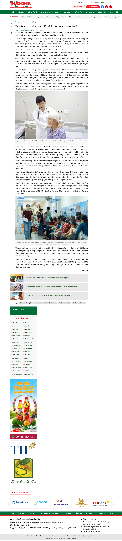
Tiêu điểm (21, 12)
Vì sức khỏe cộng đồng (29, 22)
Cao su (15, 326)
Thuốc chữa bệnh (18, 374)
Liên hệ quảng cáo (93, 6)
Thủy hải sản (28, 348)
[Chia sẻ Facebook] (11, 36)
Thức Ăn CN (16, 348)
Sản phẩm (78, 12)
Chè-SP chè (16, 335)
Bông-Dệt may (29, 368)
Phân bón (16, 339)
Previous (9, 502)
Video (111, 12)
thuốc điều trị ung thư (26, 303)
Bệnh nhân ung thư (64, 303)
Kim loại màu (17, 368)
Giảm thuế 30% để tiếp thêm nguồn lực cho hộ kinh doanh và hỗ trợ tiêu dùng (43, 17)
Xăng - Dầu (16, 355)
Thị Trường (90, 12)
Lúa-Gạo (15, 323)
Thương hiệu (66, 12)
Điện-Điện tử (28, 355)
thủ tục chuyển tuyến (79, 303)
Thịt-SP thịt (28, 345)
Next (113, 502)
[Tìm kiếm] (110, 6)
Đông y (27, 358)
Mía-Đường (28, 329)
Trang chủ (18, 22)
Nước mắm (16, 351)
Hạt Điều (27, 326)
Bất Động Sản (29, 374)
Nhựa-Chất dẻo (17, 371)
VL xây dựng (28, 361)
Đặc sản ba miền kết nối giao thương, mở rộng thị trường (85, 17)
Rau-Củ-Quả (28, 332)
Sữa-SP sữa (28, 342)
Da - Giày (27, 351)
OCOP (27, 371)
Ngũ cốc (15, 332)
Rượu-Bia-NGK (29, 339)
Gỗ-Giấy (27, 335)
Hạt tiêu (15, 329)
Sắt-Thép (15, 364)
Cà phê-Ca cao (29, 323)
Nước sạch (16, 342)
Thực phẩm (16, 345)
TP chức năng (17, 361)
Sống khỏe (101, 12)
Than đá (27, 364)
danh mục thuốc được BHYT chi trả (46, 303)
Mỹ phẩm (15, 358)
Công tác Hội (32, 12)
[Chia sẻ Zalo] (11, 33)
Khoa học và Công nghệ (49, 12)
